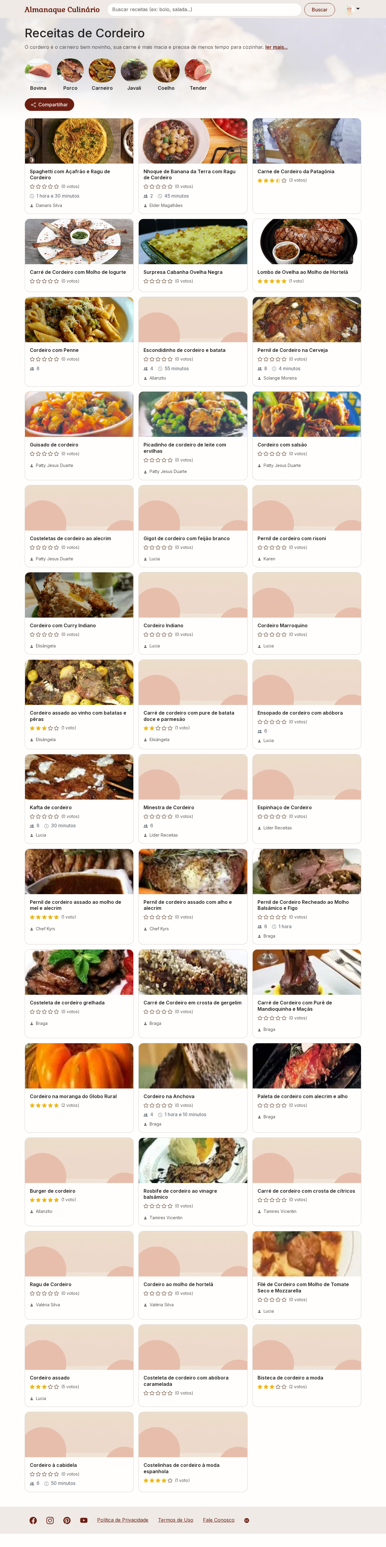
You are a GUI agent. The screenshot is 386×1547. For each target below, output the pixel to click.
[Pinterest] (67, 1520)
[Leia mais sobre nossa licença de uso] (246, 1520)
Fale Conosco (219, 1520)
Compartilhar (52, 105)
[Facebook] (33, 1520)
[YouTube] (83, 1520)
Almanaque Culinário (62, 9)
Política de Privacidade (122, 1520)
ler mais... (276, 47)
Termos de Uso (175, 1520)
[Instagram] (50, 1520)
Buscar (319, 10)
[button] (38, 70)
